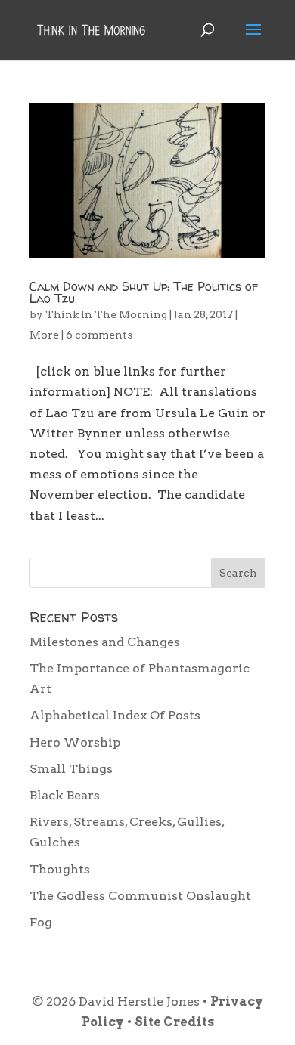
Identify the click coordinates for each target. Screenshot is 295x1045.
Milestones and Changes (105, 642)
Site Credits (174, 1022)
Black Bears (65, 795)
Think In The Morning (106, 314)
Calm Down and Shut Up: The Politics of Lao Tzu (144, 292)
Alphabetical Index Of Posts (115, 715)
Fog (41, 922)
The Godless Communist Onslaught (140, 896)
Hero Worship (75, 742)
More (44, 335)
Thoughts (60, 869)
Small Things (71, 769)
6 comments (99, 335)
